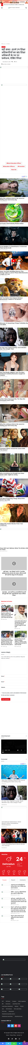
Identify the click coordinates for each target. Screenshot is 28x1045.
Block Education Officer (14, 163)
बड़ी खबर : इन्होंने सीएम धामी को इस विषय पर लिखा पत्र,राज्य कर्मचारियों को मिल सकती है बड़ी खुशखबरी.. (18, 901)
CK (23, 1032)
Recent (13, 880)
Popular (4, 880)
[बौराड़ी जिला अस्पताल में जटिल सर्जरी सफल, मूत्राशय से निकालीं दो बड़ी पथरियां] (5, 991)
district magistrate (22, 1001)
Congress (14, 1001)
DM (2, 1003)
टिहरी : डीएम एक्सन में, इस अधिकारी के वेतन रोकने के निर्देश (17, 917)
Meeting (16, 1006)
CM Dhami (8, 1001)
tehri (3, 1008)
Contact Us (19, 1035)
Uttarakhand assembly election (8, 1013)
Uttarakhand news (18, 1016)
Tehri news (4, 1011)
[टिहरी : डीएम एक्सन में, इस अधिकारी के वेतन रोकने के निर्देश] (6, 918)
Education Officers (9, 166)
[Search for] (26, 8)
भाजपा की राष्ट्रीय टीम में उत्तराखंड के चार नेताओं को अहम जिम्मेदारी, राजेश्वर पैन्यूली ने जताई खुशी (20, 623)
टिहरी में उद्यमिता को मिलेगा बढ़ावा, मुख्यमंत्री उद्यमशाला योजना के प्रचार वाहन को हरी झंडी (7, 615)
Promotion (21, 166)
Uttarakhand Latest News (7, 1016)
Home (4, 43)
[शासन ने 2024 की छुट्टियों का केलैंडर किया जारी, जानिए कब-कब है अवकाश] (6, 887)
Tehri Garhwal (9, 1008)
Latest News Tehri (16, 1003)
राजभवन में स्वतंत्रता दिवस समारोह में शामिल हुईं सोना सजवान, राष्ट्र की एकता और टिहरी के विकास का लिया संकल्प (7, 641)
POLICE (21, 1006)
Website (3, 687)
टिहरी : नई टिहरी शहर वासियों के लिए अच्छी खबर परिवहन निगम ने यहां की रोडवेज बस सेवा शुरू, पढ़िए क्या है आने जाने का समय (18, 909)
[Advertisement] (14, 25)
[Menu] (2, 8)
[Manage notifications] (24, 1042)
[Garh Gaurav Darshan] (14, 7)
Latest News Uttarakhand (7, 1006)
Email (3, 681)
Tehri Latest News (17, 1008)
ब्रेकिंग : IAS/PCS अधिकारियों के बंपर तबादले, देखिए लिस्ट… (18, 892)
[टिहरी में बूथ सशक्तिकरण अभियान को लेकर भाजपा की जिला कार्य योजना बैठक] (5, 980)
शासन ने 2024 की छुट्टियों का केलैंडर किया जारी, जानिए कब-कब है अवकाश (18, 886)
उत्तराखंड (8, 43)
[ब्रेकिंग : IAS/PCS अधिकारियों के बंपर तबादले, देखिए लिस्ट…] (6, 894)
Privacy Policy (13, 1035)
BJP (3, 1001)
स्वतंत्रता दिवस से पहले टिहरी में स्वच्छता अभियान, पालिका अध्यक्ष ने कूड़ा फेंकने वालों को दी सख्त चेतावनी (21, 641)
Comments (23, 880)
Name (3, 676)
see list (14, 169)
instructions (8, 1003)
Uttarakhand (11, 1011)
